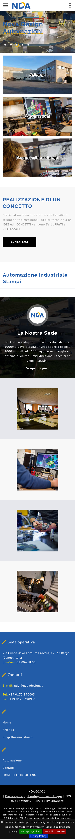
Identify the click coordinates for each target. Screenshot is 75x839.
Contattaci (19, 242)
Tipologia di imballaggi (45, 796)
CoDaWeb (57, 801)
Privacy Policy (38, 836)
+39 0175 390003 (22, 694)
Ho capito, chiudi (31, 831)
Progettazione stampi (18, 737)
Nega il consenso (54, 831)
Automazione (12, 760)
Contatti (8, 768)
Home (7, 722)
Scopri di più (36, 368)
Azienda (8, 730)
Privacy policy (15, 796)
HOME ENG (28, 775)
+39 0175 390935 (23, 699)
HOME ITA (10, 775)
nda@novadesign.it (28, 685)
